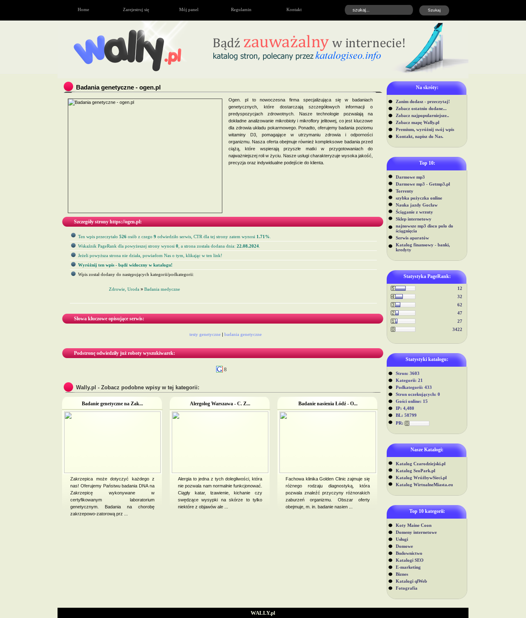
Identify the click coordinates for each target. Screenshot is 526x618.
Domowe (404, 546)
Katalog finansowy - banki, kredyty (423, 247)
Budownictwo (409, 553)
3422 (457, 329)
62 (459, 304)
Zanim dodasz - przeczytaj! (423, 101)
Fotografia (407, 588)
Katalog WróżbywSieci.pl (421, 477)
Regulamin (241, 9)
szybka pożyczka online (419, 197)
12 (459, 288)
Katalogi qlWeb (411, 581)
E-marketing (408, 567)
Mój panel (188, 9)
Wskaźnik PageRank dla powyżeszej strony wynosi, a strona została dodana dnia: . (169, 246)
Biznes (402, 574)
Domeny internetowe (416, 532)
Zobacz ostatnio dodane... (421, 108)
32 (459, 296)
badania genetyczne (243, 334)
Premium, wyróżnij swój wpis (425, 129)
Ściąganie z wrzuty (414, 211)
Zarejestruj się (136, 9)
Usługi (402, 539)
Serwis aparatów (412, 237)
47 (459, 312)
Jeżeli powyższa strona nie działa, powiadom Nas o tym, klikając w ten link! (150, 255)
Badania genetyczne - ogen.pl (118, 87)
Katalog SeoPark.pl (415, 470)
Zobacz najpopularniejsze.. (422, 115)
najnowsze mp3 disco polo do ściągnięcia (424, 228)
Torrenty (404, 190)
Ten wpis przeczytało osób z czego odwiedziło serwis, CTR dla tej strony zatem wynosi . (174, 236)
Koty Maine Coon (413, 525)
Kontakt (294, 9)
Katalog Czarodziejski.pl (420, 463)
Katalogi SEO (410, 560)
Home (83, 9)
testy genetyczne (205, 334)
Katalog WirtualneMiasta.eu (424, 484)
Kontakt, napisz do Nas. (419, 136)
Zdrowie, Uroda (124, 289)
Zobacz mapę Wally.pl (417, 122)
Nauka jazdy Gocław (417, 204)
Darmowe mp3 (410, 177)
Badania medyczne (162, 289)
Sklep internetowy (413, 218)
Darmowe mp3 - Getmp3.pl (423, 183)
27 (459, 321)
